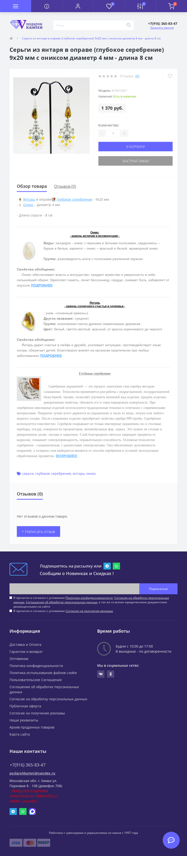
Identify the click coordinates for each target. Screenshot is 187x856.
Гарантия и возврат (26, 651)
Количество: (108, 125)
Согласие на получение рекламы (37, 713)
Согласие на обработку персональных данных (48, 699)
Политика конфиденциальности (36, 665)
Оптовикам (18, 658)
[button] (78, 6)
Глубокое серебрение (74, 199)
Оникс (28, 204)
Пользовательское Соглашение (35, 679)
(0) (137, 76)
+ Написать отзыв (38, 531)
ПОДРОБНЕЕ (42, 285)
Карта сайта (19, 734)
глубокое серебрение (53, 473)
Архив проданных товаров (31, 727)
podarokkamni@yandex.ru (32, 773)
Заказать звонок (162, 28)
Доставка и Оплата (25, 644)
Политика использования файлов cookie (43, 672)
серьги (28, 473)
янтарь (79, 473)
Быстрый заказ (135, 161)
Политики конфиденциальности (89, 598)
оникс (91, 473)
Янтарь (29, 199)
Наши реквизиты (23, 720)
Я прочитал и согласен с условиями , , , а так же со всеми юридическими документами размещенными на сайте (91, 602)
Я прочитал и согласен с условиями (63, 611)
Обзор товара (32, 186)
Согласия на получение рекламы (89, 611)
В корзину (135, 146)
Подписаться (158, 589)
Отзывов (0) (65, 186)
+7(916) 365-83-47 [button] (28, 765)
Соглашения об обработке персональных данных (61, 602)
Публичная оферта (25, 706)
